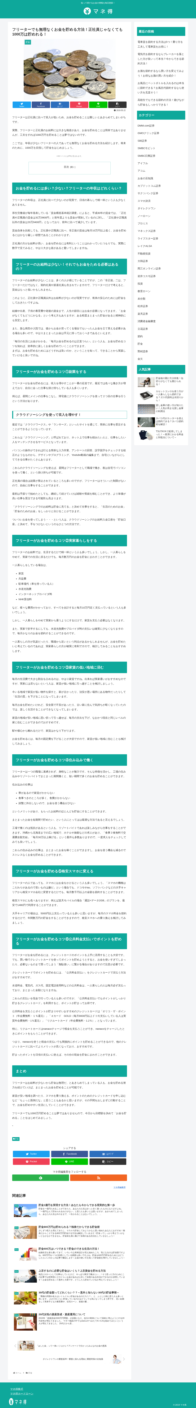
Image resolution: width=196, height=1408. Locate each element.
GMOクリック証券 (148, 133)
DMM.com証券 (146, 125)
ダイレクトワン (147, 208)
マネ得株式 (16, 1389)
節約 (140, 336)
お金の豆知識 (145, 178)
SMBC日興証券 (146, 155)
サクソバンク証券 (148, 193)
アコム (141, 170)
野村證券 (143, 351)
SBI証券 (142, 140)
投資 (140, 283)
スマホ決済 (144, 200)
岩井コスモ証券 (147, 276)
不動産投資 (144, 253)
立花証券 (143, 328)
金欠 (140, 358)
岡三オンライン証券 (149, 268)
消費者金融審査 (147, 321)
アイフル (143, 163)
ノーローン (144, 216)
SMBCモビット (146, 148)
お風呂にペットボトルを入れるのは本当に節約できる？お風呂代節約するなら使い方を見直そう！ (161, 88)
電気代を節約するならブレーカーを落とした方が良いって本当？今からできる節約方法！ (161, 59)
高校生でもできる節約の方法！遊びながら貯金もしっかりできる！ (161, 102)
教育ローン (144, 291)
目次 (66, 166)
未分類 (141, 298)
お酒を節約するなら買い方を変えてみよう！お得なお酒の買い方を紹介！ (161, 73)
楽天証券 (143, 313)
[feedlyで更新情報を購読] (40, 1177)
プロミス (143, 223)
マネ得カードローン (21, 1393)
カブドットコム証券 (149, 185)
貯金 (17, 1139)
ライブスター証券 (148, 238)
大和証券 (143, 261)
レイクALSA (145, 246)
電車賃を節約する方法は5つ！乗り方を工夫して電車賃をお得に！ (160, 44)
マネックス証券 (147, 230)
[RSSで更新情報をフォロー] (98, 1177)
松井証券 (143, 306)
